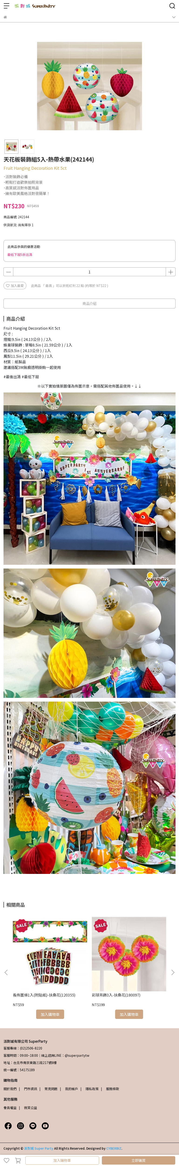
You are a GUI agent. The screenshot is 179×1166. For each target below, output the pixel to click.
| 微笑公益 (28, 1107)
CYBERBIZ (113, 1148)
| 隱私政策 (89, 1088)
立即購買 (138, 1160)
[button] (173, 972)
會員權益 (10, 1107)
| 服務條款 (110, 1088)
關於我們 (10, 1088)
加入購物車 (62, 1160)
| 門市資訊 (28, 1088)
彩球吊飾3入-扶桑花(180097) (116, 995)
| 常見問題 (48, 1088)
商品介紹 (89, 303)
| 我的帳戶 (69, 1088)
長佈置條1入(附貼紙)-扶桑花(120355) (44, 995)
